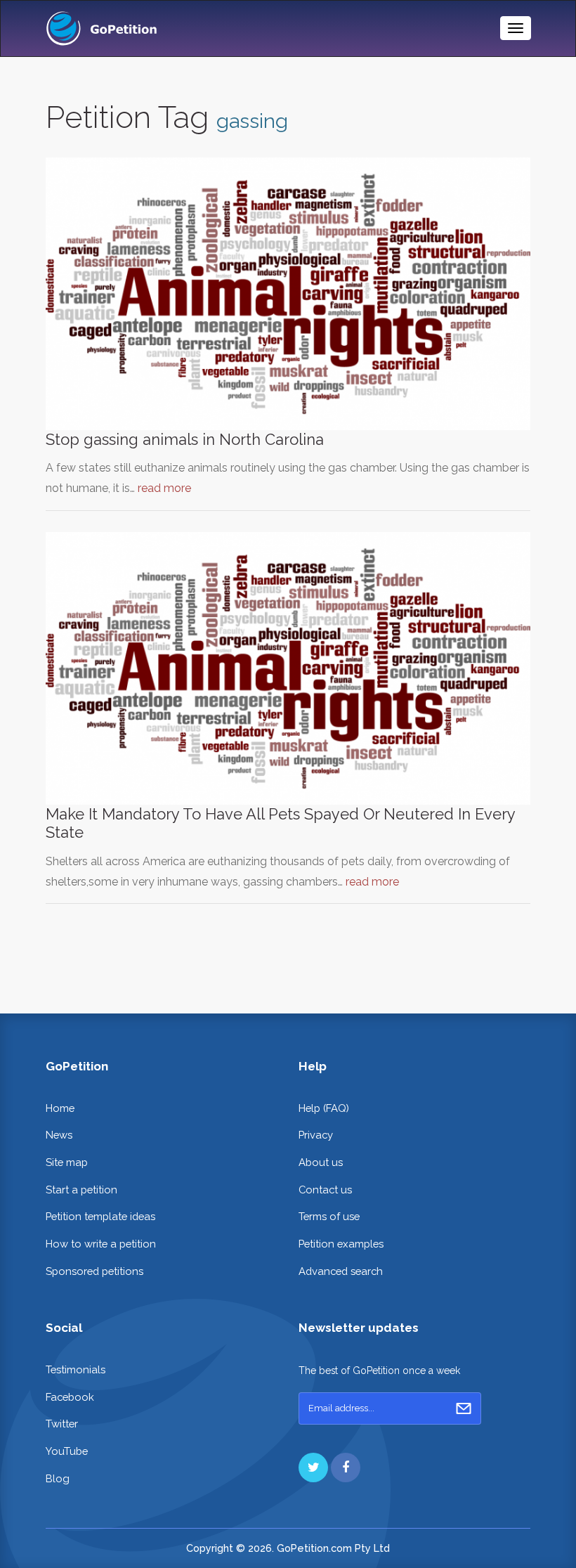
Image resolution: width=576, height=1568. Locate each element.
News (59, 1135)
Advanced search (341, 1271)
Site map (67, 1162)
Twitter (62, 1424)
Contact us (325, 1190)
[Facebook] (345, 1467)
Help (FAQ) (324, 1108)
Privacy (316, 1135)
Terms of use (329, 1216)
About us (321, 1162)
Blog (58, 1478)
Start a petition (81, 1190)
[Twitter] (313, 1467)
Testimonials (75, 1369)
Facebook (70, 1397)
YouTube (67, 1451)
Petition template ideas (100, 1216)
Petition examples (341, 1244)
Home (60, 1108)
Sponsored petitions (94, 1271)
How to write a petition (101, 1244)
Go (463, 1408)
